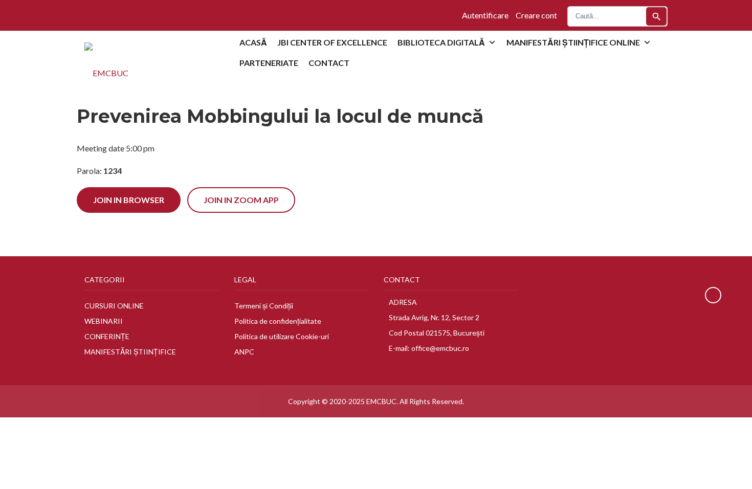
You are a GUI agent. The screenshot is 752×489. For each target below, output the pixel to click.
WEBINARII (103, 321)
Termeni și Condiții (263, 305)
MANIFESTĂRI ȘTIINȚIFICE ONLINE (573, 42)
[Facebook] (87, 15)
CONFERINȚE (106, 336)
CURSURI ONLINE (114, 305)
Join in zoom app (241, 200)
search (656, 16)
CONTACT (328, 63)
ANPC (244, 351)
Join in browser (128, 200)
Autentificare (485, 15)
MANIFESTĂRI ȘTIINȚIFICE (130, 351)
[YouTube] (99, 15)
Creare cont (536, 15)
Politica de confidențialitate (277, 321)
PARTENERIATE (268, 63)
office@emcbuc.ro (440, 348)
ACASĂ (253, 42)
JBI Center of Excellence (332, 42)
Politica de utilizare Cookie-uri (281, 336)
